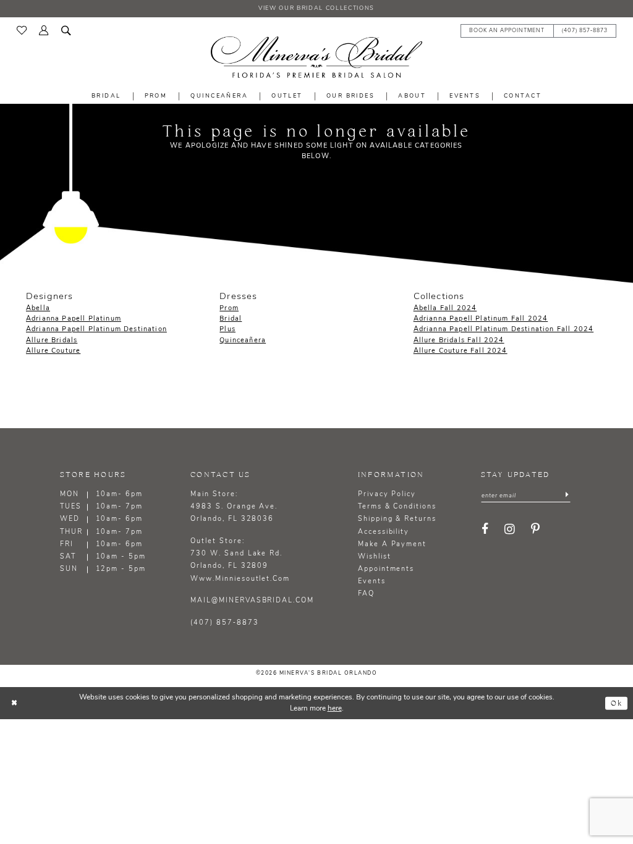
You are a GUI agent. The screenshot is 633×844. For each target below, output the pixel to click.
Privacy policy (387, 494)
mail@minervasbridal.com (252, 600)
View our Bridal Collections (316, 8)
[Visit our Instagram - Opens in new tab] (510, 529)
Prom (229, 308)
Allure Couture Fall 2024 (461, 351)
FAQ (366, 594)
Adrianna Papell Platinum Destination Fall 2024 (504, 329)
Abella (38, 308)
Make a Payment (392, 544)
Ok (616, 703)
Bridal (230, 319)
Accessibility (383, 532)
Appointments (386, 569)
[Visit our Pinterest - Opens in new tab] (536, 529)
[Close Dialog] (14, 703)
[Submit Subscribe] (567, 495)
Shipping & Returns (397, 519)
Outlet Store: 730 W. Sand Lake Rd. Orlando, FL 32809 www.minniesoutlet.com (240, 560)
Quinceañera (242, 340)
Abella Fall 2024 (445, 308)
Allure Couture (53, 351)
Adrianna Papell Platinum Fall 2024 (481, 319)
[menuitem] (22, 30)
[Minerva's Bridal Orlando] (316, 57)
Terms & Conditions (397, 507)
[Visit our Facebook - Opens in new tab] (485, 529)
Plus (227, 329)
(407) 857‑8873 (224, 623)
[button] (44, 30)
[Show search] (66, 30)
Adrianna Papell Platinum (73, 319)
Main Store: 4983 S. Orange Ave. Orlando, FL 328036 (234, 507)
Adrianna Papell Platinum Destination (96, 329)
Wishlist (374, 557)
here (335, 708)
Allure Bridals (51, 340)
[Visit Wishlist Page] (22, 30)
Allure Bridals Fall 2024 (459, 340)
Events (372, 581)
